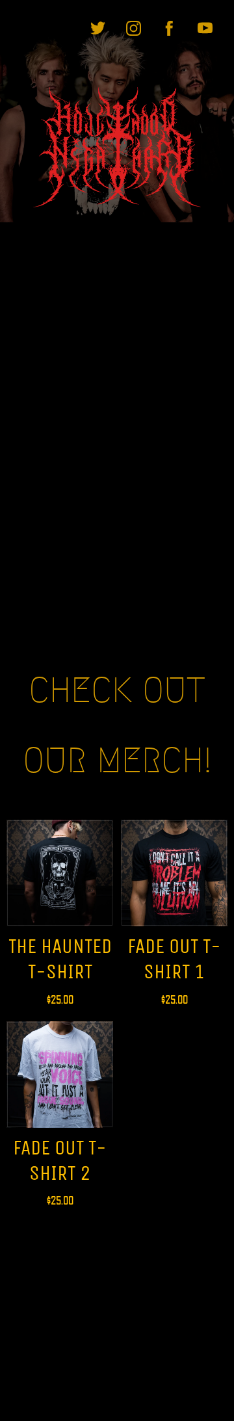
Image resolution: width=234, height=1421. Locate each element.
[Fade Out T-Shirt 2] (59, 1074)
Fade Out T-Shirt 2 (60, 1160)
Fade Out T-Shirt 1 (174, 958)
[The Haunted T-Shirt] (59, 873)
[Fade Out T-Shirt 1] (174, 873)
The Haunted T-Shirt (60, 958)
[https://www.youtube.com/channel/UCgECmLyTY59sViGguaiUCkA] (205, 28)
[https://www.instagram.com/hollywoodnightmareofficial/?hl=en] (133, 28)
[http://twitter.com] (97, 28)
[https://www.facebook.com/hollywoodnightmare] (169, 28)
